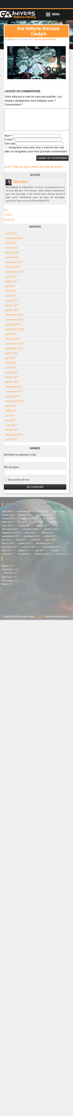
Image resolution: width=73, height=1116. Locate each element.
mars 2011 (11, 425)
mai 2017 (10, 291)
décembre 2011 (14, 386)
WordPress (40, 616)
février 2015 (12, 338)
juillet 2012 (11, 353)
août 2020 (11, 233)
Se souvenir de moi (18, 479)
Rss (6, 210)
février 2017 (12, 305)
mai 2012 (10, 362)
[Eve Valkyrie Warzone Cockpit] (36, 78)
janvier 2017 (12, 310)
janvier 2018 (12, 257)
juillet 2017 (11, 281)
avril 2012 (10, 367)
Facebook (9, 219)
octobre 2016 (12, 324)
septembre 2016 (14, 329)
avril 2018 (10, 243)
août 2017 (11, 276)
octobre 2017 (12, 267)
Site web (9, 143)
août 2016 (11, 334)
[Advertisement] (19, 599)
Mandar (11, 39)
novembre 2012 (14, 348)
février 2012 (12, 377)
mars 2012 (11, 372)
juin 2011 (10, 415)
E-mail (9, 139)
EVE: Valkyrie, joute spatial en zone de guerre (34, 167)
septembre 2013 (14, 343)
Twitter (8, 214)
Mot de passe (11, 467)
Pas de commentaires (45, 39)
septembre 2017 (14, 271)
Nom (8, 135)
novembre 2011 (14, 391)
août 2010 (11, 439)
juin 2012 (10, 358)
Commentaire (13, 104)
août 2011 (11, 405)
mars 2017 (11, 300)
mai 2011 (10, 420)
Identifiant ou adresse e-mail (20, 454)
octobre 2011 (12, 396)
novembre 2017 (14, 262)
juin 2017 (10, 286)
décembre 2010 (14, 434)
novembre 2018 (14, 238)
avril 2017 (10, 295)
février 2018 (12, 252)
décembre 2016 (14, 314)
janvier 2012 (12, 382)
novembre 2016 (14, 319)
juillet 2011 (11, 410)
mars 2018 (11, 247)
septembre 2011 (14, 401)
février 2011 (12, 429)
